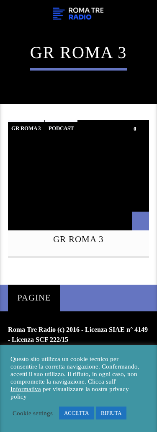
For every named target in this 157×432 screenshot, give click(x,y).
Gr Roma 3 (26, 128)
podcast (61, 128)
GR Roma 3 (78, 239)
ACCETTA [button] (76, 413)
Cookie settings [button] (33, 413)
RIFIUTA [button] (111, 413)
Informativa (25, 389)
